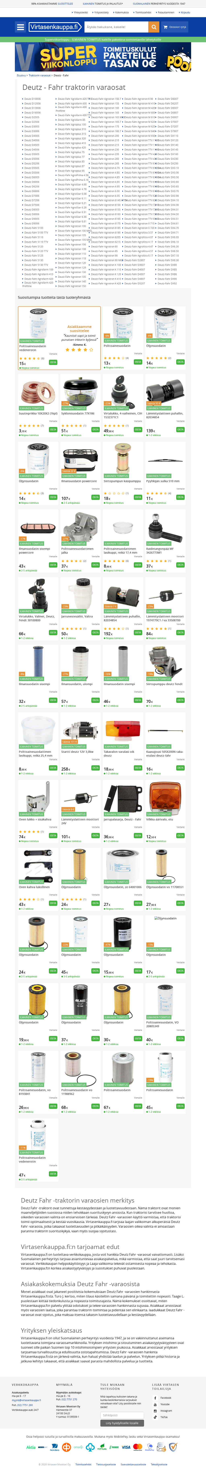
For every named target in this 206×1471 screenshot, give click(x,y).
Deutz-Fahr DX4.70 (168, 227)
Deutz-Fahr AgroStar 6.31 (72, 212)
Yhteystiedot (81, 12)
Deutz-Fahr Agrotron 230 (105, 149)
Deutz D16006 (32, 112)
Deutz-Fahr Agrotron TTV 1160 (141, 149)
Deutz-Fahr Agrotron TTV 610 (140, 163)
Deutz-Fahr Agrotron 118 (71, 258)
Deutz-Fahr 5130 (33, 260)
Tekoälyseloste (159, 1464)
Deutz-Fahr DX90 (167, 278)
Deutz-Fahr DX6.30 (168, 246)
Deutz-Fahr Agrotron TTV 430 (140, 158)
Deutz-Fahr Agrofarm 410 (38, 274)
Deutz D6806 (31, 191)
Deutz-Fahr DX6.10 (168, 241)
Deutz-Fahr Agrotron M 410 (139, 103)
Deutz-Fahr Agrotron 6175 (106, 223)
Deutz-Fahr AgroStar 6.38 (72, 216)
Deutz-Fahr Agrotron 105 (71, 235)
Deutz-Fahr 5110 (33, 237)
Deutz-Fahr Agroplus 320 (71, 138)
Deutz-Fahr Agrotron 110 (71, 253)
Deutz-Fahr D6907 (167, 117)
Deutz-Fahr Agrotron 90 (104, 255)
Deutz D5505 (31, 167)
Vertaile (53, 353)
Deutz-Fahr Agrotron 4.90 (105, 181)
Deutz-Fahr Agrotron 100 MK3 (74, 230)
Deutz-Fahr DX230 (167, 158)
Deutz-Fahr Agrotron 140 (71, 281)
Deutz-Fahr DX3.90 (168, 195)
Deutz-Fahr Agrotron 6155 (106, 209)
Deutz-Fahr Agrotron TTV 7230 (141, 209)
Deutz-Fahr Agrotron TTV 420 (140, 154)
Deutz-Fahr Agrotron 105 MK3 (74, 239)
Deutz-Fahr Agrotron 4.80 (105, 172)
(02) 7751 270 (69, 1399)
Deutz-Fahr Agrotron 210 (105, 140)
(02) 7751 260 (25, 1405)
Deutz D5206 (31, 163)
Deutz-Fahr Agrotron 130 (71, 272)
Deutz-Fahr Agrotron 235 (105, 154)
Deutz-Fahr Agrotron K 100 (106, 264)
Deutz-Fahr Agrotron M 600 (139, 112)
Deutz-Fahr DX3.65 (168, 186)
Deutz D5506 (31, 172)
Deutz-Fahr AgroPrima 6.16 (73, 179)
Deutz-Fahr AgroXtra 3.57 (138, 232)
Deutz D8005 (31, 209)
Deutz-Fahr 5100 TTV (36, 232)
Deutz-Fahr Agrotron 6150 (106, 204)
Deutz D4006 (31, 140)
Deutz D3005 (31, 126)
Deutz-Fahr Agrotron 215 (105, 144)
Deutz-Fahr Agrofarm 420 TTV (74, 98)
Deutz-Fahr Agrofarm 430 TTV (74, 115)
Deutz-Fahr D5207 (134, 283)
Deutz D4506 (31, 149)
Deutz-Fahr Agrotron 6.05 (105, 195)
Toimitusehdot (143, 12)
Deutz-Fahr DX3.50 (168, 177)
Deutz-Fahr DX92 (167, 283)
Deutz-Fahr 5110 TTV (36, 241)
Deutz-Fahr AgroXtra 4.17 (138, 241)
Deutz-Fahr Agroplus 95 (70, 170)
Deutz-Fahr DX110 (167, 135)
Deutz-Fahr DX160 (167, 154)
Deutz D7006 (31, 195)
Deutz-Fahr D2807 (134, 260)
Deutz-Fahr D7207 (167, 126)
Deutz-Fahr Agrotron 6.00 (105, 191)
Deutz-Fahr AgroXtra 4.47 (138, 246)
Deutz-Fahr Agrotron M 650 (139, 135)
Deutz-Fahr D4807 (134, 278)
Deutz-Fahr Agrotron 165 (105, 112)
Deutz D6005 (31, 177)
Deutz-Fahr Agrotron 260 (105, 158)
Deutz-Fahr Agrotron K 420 (106, 283)
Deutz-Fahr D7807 (167, 131)
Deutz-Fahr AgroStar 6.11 (72, 198)
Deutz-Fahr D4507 (134, 274)
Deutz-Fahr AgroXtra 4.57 (138, 251)
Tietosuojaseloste (106, 1464)
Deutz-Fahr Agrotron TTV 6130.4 (142, 172)
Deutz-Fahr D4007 (134, 269)
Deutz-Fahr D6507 (167, 107)
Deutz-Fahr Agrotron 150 (71, 286)
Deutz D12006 (32, 103)
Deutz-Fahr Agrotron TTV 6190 (141, 191)
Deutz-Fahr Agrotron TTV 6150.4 (142, 177)
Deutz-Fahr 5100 (33, 227)
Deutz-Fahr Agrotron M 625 (139, 126)
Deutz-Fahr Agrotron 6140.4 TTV (109, 200)
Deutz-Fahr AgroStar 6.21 (72, 203)
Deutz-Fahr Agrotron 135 (71, 276)
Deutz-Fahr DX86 (167, 274)
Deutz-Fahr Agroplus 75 (70, 152)
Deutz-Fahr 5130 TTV (36, 264)
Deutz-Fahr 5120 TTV (36, 251)
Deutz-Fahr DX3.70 (168, 191)
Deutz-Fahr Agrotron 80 (104, 246)
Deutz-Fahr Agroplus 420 (71, 147)
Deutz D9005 (31, 218)
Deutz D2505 (31, 117)
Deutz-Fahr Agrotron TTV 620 (140, 195)
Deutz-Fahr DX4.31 (168, 209)
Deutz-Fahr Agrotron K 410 (106, 278)
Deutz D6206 (31, 186)
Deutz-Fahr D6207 (167, 103)
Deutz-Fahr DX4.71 (168, 232)
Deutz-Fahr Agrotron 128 (71, 267)
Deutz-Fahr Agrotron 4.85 (105, 177)
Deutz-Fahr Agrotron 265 (105, 163)
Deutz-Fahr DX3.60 (168, 181)
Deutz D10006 (32, 98)
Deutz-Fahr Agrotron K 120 (106, 274)
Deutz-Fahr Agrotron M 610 (139, 117)
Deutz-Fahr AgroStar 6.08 (72, 193)
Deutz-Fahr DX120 (167, 140)
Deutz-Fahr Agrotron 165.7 (106, 121)
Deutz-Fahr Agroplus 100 (71, 124)
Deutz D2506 (31, 121)
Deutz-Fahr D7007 (167, 121)
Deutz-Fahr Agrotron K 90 (138, 98)
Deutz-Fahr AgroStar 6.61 (72, 221)
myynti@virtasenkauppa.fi (26, 1400)
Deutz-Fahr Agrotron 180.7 (106, 131)
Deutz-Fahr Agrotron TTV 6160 (141, 181)
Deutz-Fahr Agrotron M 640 (139, 131)
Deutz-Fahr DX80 (167, 264)
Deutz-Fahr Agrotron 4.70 (105, 167)
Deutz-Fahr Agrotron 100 (71, 226)
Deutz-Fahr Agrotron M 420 (139, 107)
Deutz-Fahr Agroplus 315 (71, 133)
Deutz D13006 (32, 107)
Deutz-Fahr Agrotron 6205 (106, 237)
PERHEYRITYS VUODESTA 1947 (159, 3)
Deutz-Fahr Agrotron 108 (71, 249)
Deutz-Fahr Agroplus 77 (70, 156)
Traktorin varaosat (40, 75)
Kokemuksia (122, 12)
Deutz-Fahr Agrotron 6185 (106, 227)
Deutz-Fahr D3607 (134, 264)
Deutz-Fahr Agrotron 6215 (106, 241)
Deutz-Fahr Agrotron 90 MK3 (107, 260)
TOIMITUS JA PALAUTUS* (103, 3)
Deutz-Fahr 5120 (33, 246)
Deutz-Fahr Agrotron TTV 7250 (141, 214)
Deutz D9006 (31, 223)
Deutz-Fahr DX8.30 (168, 260)
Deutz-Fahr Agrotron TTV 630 (140, 200)
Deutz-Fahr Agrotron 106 (71, 244)
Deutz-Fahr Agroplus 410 (71, 143)
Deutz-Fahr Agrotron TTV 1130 (141, 140)
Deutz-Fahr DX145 (167, 149)
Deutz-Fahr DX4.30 (168, 204)
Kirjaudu (185, 12)
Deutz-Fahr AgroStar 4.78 (72, 189)
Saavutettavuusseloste (133, 1464)
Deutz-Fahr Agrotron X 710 (139, 223)
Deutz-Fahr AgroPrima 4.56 (73, 175)
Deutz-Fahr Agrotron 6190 (106, 232)
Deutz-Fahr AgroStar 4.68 (72, 184)
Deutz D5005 (31, 154)
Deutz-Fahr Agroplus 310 (71, 129)
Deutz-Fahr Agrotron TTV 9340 (141, 218)
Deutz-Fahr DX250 (167, 163)
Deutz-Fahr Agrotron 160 (105, 107)
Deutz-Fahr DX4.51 (168, 218)
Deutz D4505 (31, 144)
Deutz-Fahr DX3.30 (168, 172)
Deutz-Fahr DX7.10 (168, 255)
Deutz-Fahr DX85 (167, 269)
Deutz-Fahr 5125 (33, 255)
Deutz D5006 (31, 158)
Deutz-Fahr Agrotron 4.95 (105, 186)
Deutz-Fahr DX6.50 (168, 251)
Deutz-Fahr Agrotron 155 (105, 103)
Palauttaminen (166, 12)
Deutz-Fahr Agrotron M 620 (139, 121)
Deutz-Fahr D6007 (167, 98)
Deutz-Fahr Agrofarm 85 (71, 119)
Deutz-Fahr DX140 (167, 144)
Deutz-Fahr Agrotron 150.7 (106, 98)
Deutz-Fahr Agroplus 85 (70, 161)
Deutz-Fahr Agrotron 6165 (106, 218)
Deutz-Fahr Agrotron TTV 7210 (141, 204)
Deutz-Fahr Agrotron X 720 (139, 227)
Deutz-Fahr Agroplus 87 (70, 166)
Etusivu (21, 75)
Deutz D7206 (31, 200)
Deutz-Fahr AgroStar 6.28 (72, 207)
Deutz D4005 (31, 135)
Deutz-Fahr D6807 (167, 112)
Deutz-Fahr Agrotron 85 (104, 251)
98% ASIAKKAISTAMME (52, 3)
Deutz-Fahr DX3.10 (168, 167)
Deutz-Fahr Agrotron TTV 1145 (141, 144)
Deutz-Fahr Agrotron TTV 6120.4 (142, 167)
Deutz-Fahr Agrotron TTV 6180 (141, 186)
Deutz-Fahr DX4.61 (168, 223)
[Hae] (154, 27)
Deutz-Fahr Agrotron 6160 (106, 214)
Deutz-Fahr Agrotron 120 (71, 262)
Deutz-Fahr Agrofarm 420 (38, 278)
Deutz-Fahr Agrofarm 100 (38, 269)
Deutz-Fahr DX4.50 (168, 214)
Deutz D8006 (31, 214)
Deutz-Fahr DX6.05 (168, 237)
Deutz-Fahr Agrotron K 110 (106, 269)
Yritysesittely (101, 12)
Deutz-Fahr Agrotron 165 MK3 (108, 117)
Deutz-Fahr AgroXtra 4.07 (138, 237)
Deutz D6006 (31, 181)
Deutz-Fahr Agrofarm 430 (72, 103)
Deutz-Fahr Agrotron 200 (105, 135)
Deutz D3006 (31, 131)
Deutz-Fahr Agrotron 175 (105, 126)
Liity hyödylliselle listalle (122, 1423)
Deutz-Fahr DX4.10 (168, 200)
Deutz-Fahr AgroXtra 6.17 (138, 255)
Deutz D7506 (31, 204)
